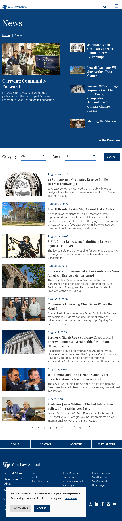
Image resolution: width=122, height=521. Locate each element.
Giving (15, 444)
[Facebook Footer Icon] (102, 504)
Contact (45, 444)
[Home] (15, 7)
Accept (41, 508)
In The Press (106, 140)
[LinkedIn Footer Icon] (96, 504)
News (18, 35)
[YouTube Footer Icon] (114, 504)
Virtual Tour (107, 444)
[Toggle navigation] (116, 6)
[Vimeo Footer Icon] (108, 504)
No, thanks (20, 508)
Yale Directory (99, 477)
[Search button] (105, 10)
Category (9, 156)
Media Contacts (39, 481)
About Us (76, 444)
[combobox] (33, 157)
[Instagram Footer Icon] (90, 504)
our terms (71, 498)
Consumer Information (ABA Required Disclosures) (73, 485)
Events (34, 477)
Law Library (67, 477)
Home (6, 35)
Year (56, 156)
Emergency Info (101, 473)
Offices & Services (71, 473)
